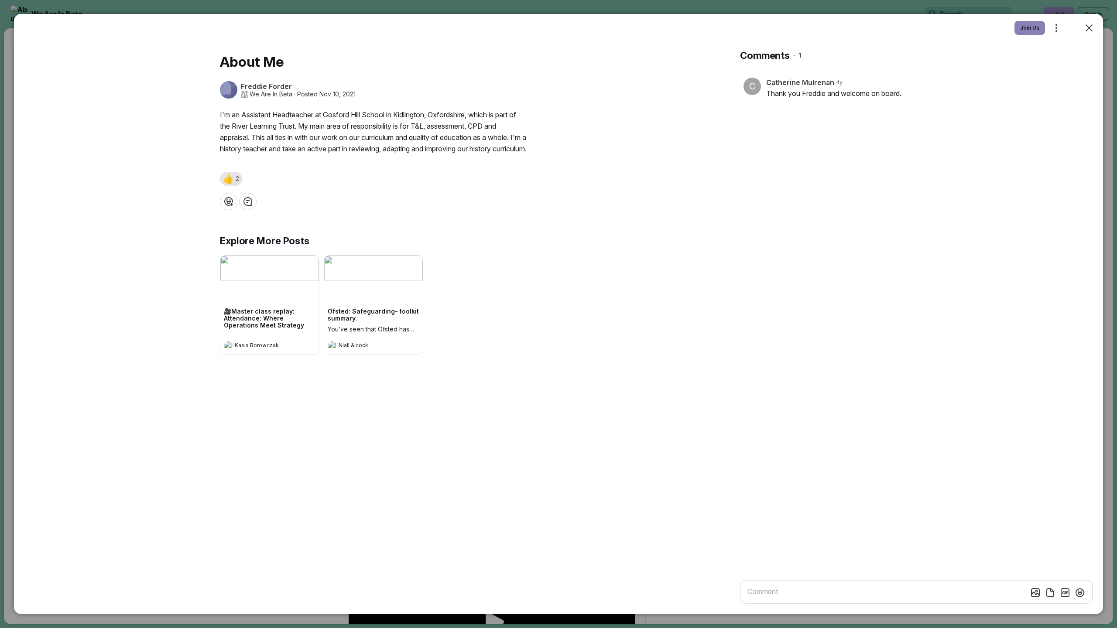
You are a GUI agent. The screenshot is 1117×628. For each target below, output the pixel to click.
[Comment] (248, 201)
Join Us (1029, 27)
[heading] (261, 346)
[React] (228, 201)
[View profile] (228, 345)
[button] (231, 179)
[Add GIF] (1065, 593)
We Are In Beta (271, 94)
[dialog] (558, 314)
